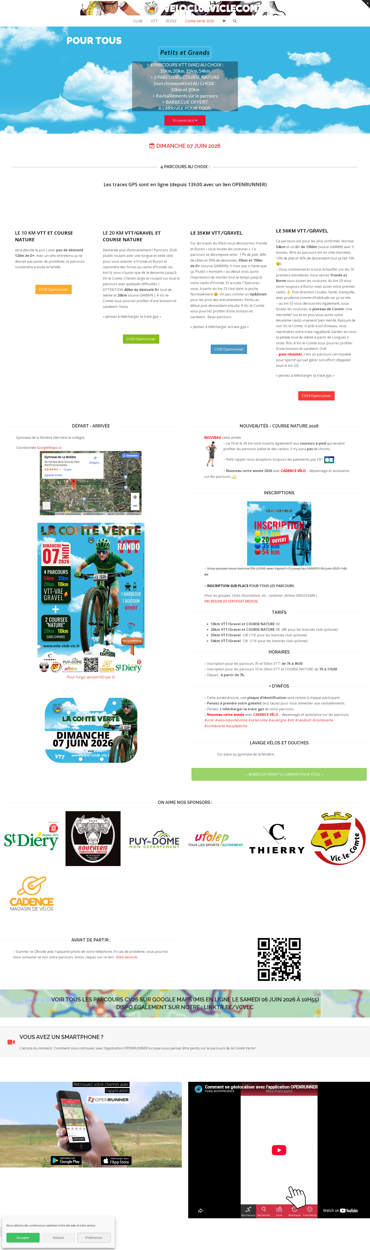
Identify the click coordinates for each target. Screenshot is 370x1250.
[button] (224, 21)
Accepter (23, 1238)
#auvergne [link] (277, 720)
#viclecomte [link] (258, 720)
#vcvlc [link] (209, 720)
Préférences (93, 1238)
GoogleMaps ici (49, 447)
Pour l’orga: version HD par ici (91, 677)
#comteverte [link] (322, 720)
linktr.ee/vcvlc (126, 957)
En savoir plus (184, 120)
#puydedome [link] (236, 726)
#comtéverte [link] (214, 726)
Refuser (58, 1238)
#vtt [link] (290, 720)
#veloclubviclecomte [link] (231, 720)
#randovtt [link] (303, 720)
